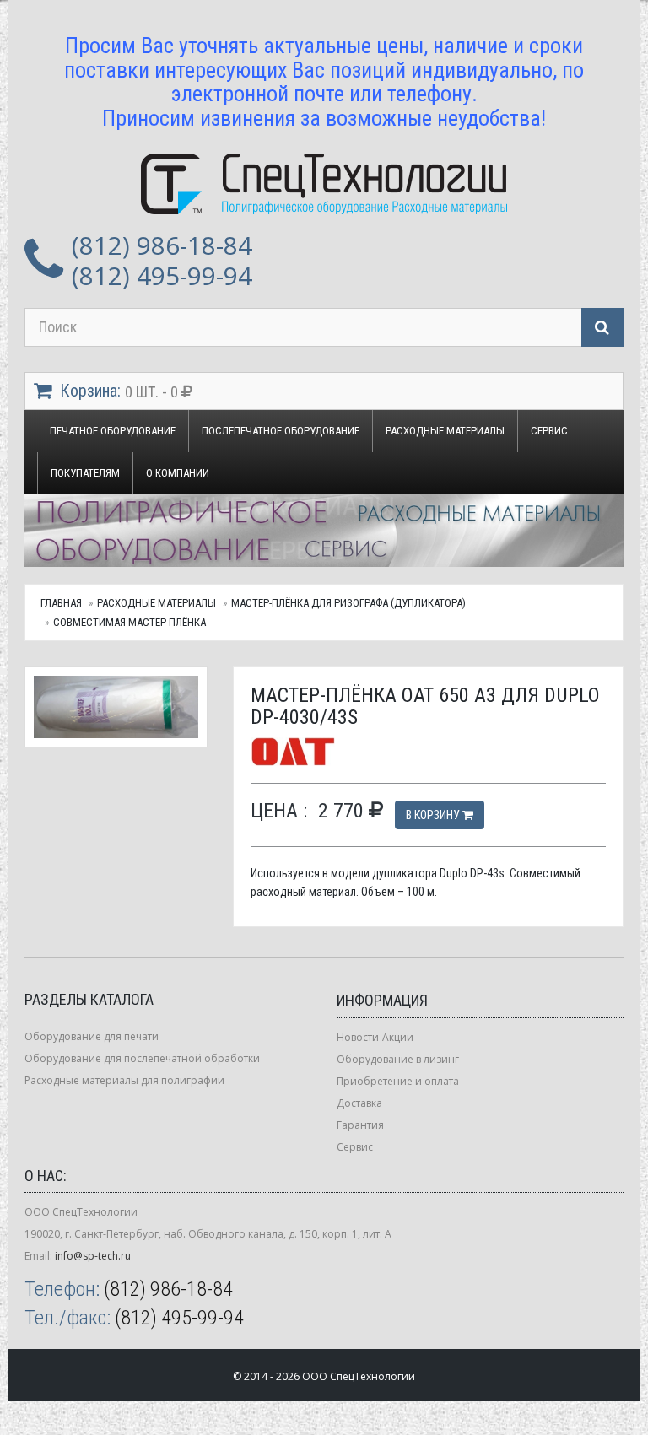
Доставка (359, 1103)
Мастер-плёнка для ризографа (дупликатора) (348, 602)
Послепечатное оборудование (280, 430)
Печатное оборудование (113, 430)
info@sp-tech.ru (93, 1256)
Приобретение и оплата (398, 1081)
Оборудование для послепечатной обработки (142, 1058)
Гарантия (360, 1125)
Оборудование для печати (91, 1036)
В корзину (434, 815)
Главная (61, 602)
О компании (177, 473)
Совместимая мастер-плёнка (129, 622)
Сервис (549, 430)
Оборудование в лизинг (398, 1059)
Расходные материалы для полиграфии (124, 1080)
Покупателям (85, 473)
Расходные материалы (445, 430)
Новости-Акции (375, 1037)
